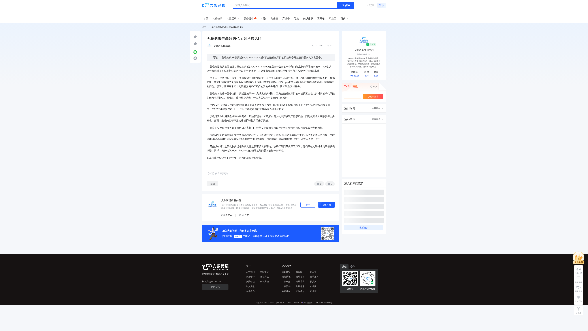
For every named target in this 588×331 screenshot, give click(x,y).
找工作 (313, 271)
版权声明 (264, 281)
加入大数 (250, 286)
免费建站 (286, 291)
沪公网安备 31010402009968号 (317, 302)
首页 (204, 27)
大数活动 (286, 271)
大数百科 (286, 286)
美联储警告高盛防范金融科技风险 (227, 27)
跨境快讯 (286, 276)
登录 (381, 5)
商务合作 (250, 276)
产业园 (313, 286)
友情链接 (250, 281)
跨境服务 (314, 276)
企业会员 (250, 291)
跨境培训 (300, 281)
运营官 (238, 236)
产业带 (313, 291)
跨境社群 (300, 276)
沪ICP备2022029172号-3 (287, 302)
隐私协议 (264, 276)
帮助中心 (264, 271)
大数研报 (286, 281)
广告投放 (300, 291)
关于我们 (250, 271)
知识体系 (300, 286)
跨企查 (299, 271)
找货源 (313, 281)
